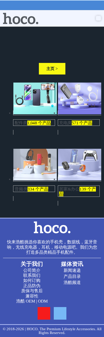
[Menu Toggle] (98, 18)
